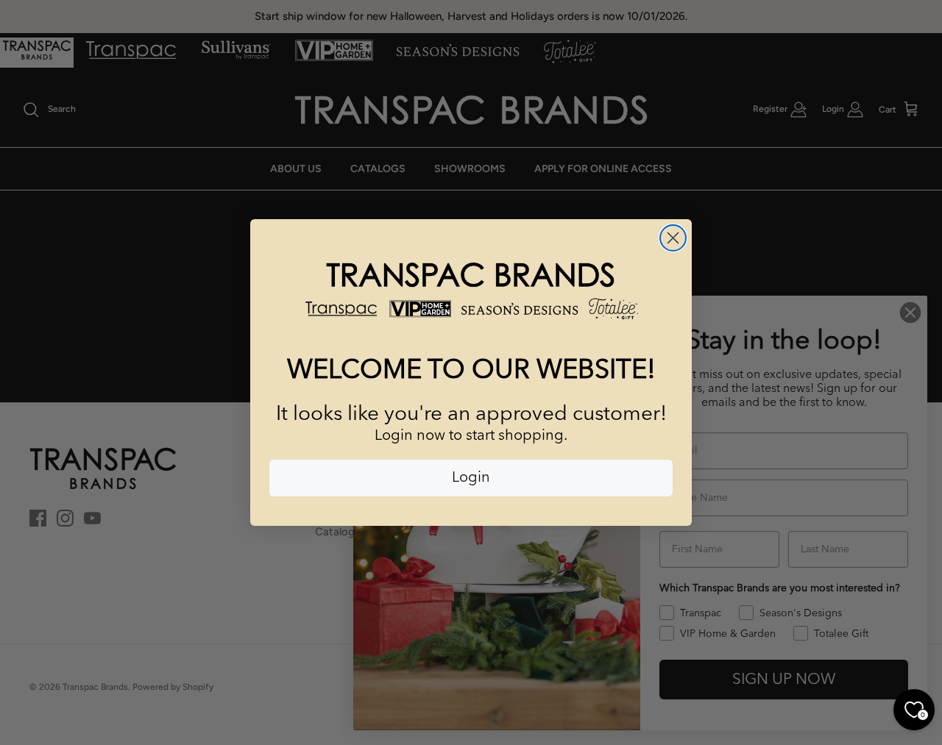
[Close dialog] (673, 238)
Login (471, 478)
